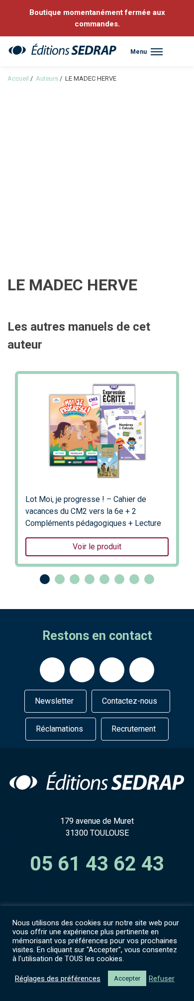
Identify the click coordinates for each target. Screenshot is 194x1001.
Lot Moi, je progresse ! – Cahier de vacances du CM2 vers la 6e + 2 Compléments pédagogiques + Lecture (93, 523)
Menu (138, 51)
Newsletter (54, 701)
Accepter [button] (127, 978)
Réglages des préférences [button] (57, 978)
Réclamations (59, 729)
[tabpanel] (97, 469)
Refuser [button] (162, 978)
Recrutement (133, 729)
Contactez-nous (129, 701)
